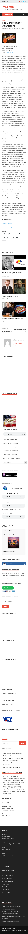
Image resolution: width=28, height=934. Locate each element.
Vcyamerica (16, 28)
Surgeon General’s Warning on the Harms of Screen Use (12, 273)
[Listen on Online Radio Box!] (24, 564)
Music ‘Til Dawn (7, 878)
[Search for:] (14, 743)
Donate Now (8, 588)
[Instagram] (25, 1)
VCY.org (8, 6)
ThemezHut (8, 932)
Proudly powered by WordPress (9, 930)
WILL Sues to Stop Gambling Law (11, 767)
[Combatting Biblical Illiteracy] (14, 294)
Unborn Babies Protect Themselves (12, 753)
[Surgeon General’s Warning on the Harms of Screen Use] (14, 270)
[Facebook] (21, 1)
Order (11, 52)
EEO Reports (5, 889)
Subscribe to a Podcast (8, 870)
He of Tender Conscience (9, 755)
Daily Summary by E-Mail (10, 454)
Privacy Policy (5, 884)
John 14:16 (5, 578)
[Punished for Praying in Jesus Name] (14, 317)
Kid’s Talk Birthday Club (8, 875)
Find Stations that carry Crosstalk (12, 447)
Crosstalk (4, 20)
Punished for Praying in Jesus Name (12, 319)
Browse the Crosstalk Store (10, 450)
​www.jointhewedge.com (8, 227)
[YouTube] (20, 1)
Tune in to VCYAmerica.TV (9, 693)
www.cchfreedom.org (7, 223)
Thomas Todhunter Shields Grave (11, 776)
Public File (5, 887)
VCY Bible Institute (7, 873)
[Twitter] (23, 1)
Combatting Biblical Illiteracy (10, 296)
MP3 (7, 52)
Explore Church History (12, 772)
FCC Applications (6, 892)
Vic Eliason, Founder (7, 881)
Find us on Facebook (10, 730)
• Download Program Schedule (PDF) (12, 509)
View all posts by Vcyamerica (17, 344)
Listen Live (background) (16, 488)
